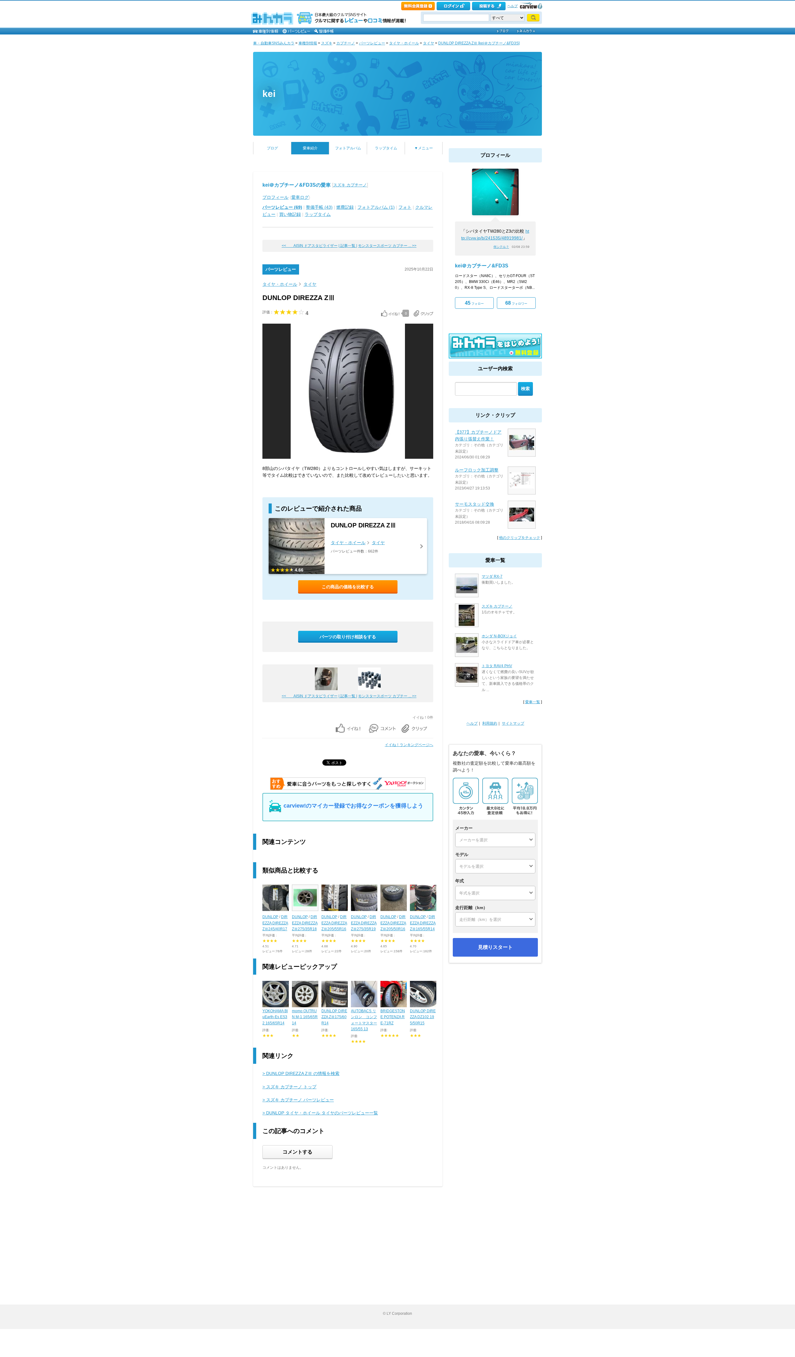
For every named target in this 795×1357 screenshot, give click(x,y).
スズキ (326, 43)
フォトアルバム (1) (376, 207)
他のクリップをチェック (519, 537)
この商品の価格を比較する (348, 586)
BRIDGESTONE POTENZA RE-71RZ (392, 1017)
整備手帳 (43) (319, 207)
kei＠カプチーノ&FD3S (481, 265)
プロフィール (275, 197)
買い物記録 (290, 214)
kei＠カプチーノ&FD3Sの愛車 (296, 185)
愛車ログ (300, 197)
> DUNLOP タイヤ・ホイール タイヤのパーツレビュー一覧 (320, 1112)
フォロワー (516, 303)
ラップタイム (386, 148)
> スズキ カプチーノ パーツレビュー (298, 1099)
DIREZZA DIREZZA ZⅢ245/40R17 (275, 923)
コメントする (297, 1151)
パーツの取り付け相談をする (348, 636)
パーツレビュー (372, 43)
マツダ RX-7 (492, 576)
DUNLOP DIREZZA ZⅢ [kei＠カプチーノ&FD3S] (479, 43)
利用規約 (489, 723)
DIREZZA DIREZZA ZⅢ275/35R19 (364, 923)
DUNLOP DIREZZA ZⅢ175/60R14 (334, 1017)
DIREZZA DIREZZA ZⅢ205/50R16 (393, 923)
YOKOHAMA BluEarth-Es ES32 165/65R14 (275, 1017)
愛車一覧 (532, 702)
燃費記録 (345, 207)
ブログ (272, 148)
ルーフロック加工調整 (476, 469)
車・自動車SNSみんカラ (273, 43)
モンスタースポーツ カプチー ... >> (387, 246)
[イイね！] (390, 313)
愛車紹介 (310, 148)
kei (268, 94)
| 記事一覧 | (347, 246)
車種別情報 (307, 43)
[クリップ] (423, 313)
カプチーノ (345, 43)
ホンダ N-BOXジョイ (499, 636)
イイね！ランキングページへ (409, 745)
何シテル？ (501, 246)
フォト (404, 207)
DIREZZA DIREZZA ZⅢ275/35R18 (305, 923)
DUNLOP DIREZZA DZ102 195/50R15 (423, 1017)
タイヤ (428, 43)
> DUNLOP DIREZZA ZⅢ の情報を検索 (300, 1073)
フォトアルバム (348, 148)
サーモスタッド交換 (474, 504)
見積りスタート (495, 947)
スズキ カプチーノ (350, 185)
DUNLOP (270, 917)
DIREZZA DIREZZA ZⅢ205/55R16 (334, 923)
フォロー (474, 303)
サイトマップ (513, 723)
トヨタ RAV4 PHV (497, 666)
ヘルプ (512, 6)
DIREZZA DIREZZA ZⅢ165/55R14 (423, 923)
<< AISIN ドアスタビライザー (310, 246)
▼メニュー (423, 148)
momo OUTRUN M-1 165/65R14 (305, 1017)
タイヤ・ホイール (404, 43)
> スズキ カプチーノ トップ (289, 1086)
